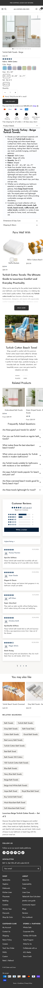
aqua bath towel (10, 791)
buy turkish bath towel (13, 796)
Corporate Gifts (28, 931)
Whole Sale (27, 927)
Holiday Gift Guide (29, 935)
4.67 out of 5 (27, 508)
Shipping (6, 935)
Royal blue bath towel (30, 791)
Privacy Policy (28, 983)
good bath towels (31, 734)
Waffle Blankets (13, 263)
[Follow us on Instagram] (11, 852)
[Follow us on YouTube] (19, 852)
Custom (5, 956)
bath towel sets (28, 728)
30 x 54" (6, 76)
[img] (9, 550)
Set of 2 (6, 84)
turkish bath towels (25, 723)
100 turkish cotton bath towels (16, 762)
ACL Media (27, 952)
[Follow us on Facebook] (4, 852)
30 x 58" (14, 76)
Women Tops (7, 909)
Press (24, 888)
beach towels (18, 207)
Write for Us (27, 944)
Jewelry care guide (28, 900)
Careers (5, 944)
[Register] (39, 868)
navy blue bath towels (13, 774)
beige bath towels (11, 779)
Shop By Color (8, 917)
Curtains (5, 904)
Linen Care (26, 892)
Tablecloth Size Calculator (31, 896)
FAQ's (5, 952)
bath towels (8, 723)
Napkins (5, 884)
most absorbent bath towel (14, 802)
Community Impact (28, 904)
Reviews (25, 913)
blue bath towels (10, 768)
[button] (7, 59)
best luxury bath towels (13, 740)
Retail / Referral (8, 960)
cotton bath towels (11, 734)
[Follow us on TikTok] (22, 852)
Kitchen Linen (7, 892)
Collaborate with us (30, 948)
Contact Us (6, 931)
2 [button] (20, 666)
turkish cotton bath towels (14, 745)
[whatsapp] (36, 9)
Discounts (6, 913)
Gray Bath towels (10, 728)
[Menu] (2, 9)
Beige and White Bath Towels (15, 785)
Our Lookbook (27, 917)
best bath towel (10, 751)
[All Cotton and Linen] (21, 9)
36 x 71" (22, 76)
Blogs (24, 909)
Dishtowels (6, 888)
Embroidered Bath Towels (14, 410)
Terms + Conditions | (18, 983)
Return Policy (7, 940)
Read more (21, 308)
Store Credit (27, 956)
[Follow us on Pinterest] (15, 852)
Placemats (6, 896)
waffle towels (29, 207)
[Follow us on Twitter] (7, 852)
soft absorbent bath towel (14, 808)
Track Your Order (8, 948)
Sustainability (26, 884)
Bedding (5, 900)
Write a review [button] (21, 529)
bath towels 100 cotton (13, 757)
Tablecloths (6, 880)
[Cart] (40, 9)
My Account (7, 927)
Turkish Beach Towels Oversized (14, 704)
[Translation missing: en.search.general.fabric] (5, 9)
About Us (25, 880)
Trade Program (28, 940)
